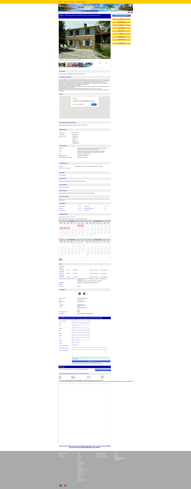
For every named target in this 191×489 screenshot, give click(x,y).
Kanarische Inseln (81, 461)
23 (82, 232)
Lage (121, 25)
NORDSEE (80, 465)
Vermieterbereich (63, 453)
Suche (65, 1)
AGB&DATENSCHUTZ (120, 458)
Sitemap (117, 456)
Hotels (79, 477)
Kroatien (70, 12)
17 (98, 230)
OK (94, 104)
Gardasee (80, 458)
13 (108, 228)
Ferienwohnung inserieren (101, 455)
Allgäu (79, 455)
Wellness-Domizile (81, 480)
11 (101, 228)
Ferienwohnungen (81, 473)
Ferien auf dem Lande (82, 468)
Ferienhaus (73, 376)
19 (105, 230)
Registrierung (61, 455)
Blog (116, 455)
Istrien (74, 12)
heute (61, 259)
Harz (78, 460)
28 (75, 234)
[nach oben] (121, 19)
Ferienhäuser (80, 471)
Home (60, 2)
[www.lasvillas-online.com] (131, 12)
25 (65, 234)
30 (82, 234)
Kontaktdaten (121, 36)
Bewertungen (121, 39)
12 (105, 228)
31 (61, 237)
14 (87, 230)
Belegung (121, 30)
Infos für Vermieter (81, 1)
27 (72, 234)
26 (68, 234)
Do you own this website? (78, 104)
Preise (121, 33)
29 (79, 234)
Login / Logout (62, 456)
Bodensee (80, 456)
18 (101, 230)
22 (91, 232)
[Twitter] (70, 486)
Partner (72, 1)
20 (108, 230)
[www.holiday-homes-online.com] (128, 12)
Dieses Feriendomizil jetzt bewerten (103, 369)
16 (94, 230)
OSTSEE (79, 466)
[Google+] (84, 294)
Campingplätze (81, 470)
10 (98, 228)
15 (91, 230)
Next (112, 40)
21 (87, 232)
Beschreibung (121, 22)
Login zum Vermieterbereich (102, 456)
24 (61, 234)
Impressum (118, 459)
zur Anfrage (121, 43)
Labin (77, 12)
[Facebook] (79, 294)
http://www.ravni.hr (81, 305)
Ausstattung (121, 27)
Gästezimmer (80, 475)
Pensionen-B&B (81, 478)
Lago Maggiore (81, 463)
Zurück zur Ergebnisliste (121, 15)
